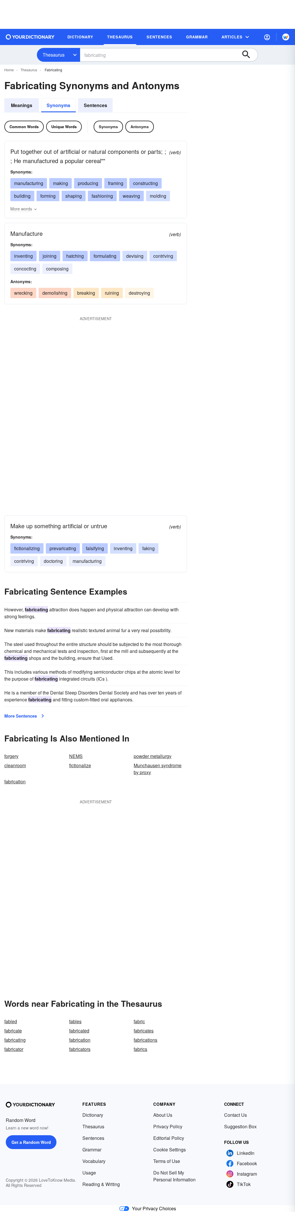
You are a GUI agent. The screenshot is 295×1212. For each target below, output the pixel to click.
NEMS (76, 756)
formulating (105, 256)
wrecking (23, 293)
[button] (267, 37)
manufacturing (28, 183)
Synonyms (58, 105)
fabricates (144, 1030)
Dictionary (92, 1115)
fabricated (79, 1030)
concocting (25, 268)
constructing (145, 183)
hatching (75, 256)
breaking (86, 293)
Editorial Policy (168, 1138)
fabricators (79, 1049)
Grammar (91, 1149)
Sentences (95, 105)
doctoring (53, 561)
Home (9, 69)
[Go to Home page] (30, 37)
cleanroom (15, 765)
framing (115, 183)
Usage (89, 1172)
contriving (163, 256)
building (22, 196)
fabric (139, 1021)
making (60, 183)
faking (148, 548)
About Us (162, 1115)
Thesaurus (54, 54)
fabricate (13, 1030)
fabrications (145, 1040)
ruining (112, 293)
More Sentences (20, 716)
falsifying (95, 548)
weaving (131, 196)
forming (48, 196)
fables (75, 1021)
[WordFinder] (285, 37)
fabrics (140, 1049)
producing (88, 183)
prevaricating (63, 548)
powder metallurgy (152, 756)
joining (49, 256)
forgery (11, 756)
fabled (10, 1021)
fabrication (15, 781)
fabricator (13, 1049)
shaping (73, 196)
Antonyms (140, 126)
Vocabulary (93, 1161)
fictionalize (80, 765)
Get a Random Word (31, 1142)
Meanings (21, 105)
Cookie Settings (169, 1149)
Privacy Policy (167, 1126)
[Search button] (249, 54)
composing (57, 268)
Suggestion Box (240, 1126)
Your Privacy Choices (154, 1208)
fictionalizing (27, 548)
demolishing (54, 293)
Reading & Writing (101, 1184)
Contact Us (235, 1115)
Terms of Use (166, 1161)
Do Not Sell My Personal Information (174, 1176)
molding (158, 196)
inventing (23, 256)
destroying (139, 293)
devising (134, 256)
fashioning (102, 196)
